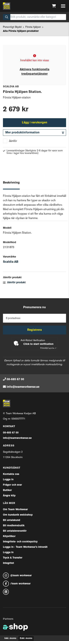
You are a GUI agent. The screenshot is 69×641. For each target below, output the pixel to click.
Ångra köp (9, 495)
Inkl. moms (10, 638)
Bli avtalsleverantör (14, 531)
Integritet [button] (8, 563)
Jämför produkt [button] (16, 282)
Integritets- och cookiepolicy (20, 542)
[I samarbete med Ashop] (15, 627)
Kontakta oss (11, 474)
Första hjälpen (33, 27)
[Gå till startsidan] (6, 6)
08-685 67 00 (15, 379)
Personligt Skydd (12, 27)
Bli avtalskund (11, 520)
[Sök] (6, 17)
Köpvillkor (9, 536)
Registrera (34, 330)
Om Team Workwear (15, 509)
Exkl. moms (26, 638)
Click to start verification (38, 344)
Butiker (7, 490)
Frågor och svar (12, 485)
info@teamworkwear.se (23, 387)
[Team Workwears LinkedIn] (34, 592)
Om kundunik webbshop (18, 515)
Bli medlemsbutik (13, 525)
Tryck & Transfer (12, 558)
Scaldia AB (10, 262)
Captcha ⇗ (48, 348)
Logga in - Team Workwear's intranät (25, 547)
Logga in (8, 479)
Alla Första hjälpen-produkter (21, 31)
